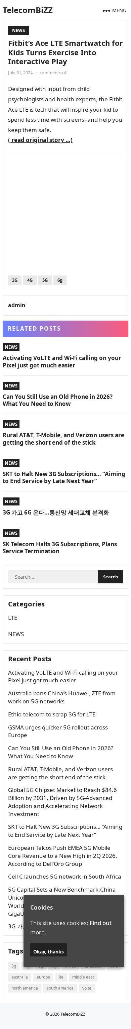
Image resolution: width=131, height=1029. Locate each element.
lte (61, 977)
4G (30, 280)
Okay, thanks (48, 951)
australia (19, 977)
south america (60, 988)
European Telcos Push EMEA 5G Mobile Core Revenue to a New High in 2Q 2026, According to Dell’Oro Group (62, 856)
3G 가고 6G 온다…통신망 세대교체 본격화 (56, 512)
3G (14, 280)
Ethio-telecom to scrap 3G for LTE (51, 714)
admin (17, 305)
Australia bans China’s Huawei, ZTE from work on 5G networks (62, 697)
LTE (12, 617)
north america (24, 988)
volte (86, 988)
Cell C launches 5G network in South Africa (64, 876)
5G (45, 280)
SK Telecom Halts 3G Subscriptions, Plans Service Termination (60, 547)
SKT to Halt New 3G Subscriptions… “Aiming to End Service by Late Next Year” (64, 477)
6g (59, 280)
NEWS (18, 30)
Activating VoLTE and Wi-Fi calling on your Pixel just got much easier (62, 361)
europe (43, 977)
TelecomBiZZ (28, 9)
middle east (83, 977)
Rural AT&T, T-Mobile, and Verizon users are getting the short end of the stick (63, 438)
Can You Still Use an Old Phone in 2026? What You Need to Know (58, 400)
